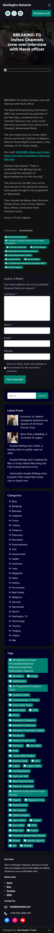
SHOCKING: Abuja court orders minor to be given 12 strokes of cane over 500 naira (27, 156)
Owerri (37, 820)
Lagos (16, 765)
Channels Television (18, 247)
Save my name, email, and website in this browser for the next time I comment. (26, 367)
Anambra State (21, 694)
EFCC (16, 715)
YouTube (11, 891)
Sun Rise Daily (33, 259)
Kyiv (37, 760)
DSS (35, 710)
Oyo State (18, 825)
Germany (17, 745)
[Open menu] (49, 5)
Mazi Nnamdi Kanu (23, 781)
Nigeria (16, 799)
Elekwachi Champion (24, 720)
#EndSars (18, 676)
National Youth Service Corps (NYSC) (27, 793)
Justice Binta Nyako (23, 755)
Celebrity (17, 515)
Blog (14, 501)
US (14, 845)
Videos (15, 635)
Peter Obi (18, 830)
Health (15, 558)
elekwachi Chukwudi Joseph (28, 730)
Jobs (14, 568)
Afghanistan (19, 681)
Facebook (18, 735)
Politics (16, 582)
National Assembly (23, 786)
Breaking (16, 506)
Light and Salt (20, 776)
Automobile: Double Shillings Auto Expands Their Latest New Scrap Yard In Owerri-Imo (27, 477)
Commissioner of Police (26, 700)
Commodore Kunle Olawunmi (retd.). (22, 251)
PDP (34, 825)
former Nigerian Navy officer (19, 255)
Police (34, 830)
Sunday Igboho (36, 840)
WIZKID (28, 845)
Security (16, 602)
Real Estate (18, 592)
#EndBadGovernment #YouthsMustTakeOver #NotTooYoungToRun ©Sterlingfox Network (22, 665)
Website (8, 350)
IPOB (15, 750)
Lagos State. (34, 765)
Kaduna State (20, 760)
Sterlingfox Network (17, 5)
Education (17, 539)
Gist (14, 549)
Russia (16, 840)
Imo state (35, 745)
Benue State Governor (17, 237)
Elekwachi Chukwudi (24, 725)
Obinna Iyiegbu (21, 815)
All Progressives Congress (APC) (25, 688)
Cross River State (22, 705)
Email (8, 337)
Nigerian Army (36, 799)
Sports (15, 611)
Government (26, 230)
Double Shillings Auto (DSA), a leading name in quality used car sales (25, 449)
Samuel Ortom (14, 259)
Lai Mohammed (21, 771)
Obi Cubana (19, 810)
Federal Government (24, 740)
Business (16, 511)
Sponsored (18, 606)
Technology (18, 621)
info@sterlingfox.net (20, 906)
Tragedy (16, 630)
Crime (15, 520)
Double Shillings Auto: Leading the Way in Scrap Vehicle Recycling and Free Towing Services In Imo (27, 463)
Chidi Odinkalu (40, 247)
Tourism (16, 625)
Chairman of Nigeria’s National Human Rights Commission (24, 241)
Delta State (19, 710)
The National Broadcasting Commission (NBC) (26, 263)
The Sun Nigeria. (15, 267)
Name (8, 324)
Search (42, 395)
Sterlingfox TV (20, 616)
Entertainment (19, 544)
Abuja (34, 676)
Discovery (17, 535)
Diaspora (17, 530)
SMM (9, 895)
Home (9, 883)
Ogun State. (19, 820)
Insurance (17, 563)
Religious (17, 597)
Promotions (18, 587)
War (14, 640)
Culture (16, 525)
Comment (10, 294)
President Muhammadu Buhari (29, 835)
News (15, 578)
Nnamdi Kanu (20, 805)
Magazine (17, 573)
